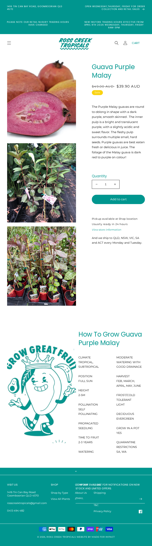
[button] (9, 43)
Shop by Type (59, 492)
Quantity (99, 176)
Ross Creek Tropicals (61, 537)
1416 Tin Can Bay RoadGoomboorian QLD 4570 (23, 494)
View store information (106, 229)
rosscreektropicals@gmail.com (27, 503)
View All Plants (60, 498)
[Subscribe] (140, 498)
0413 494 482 (15, 510)
